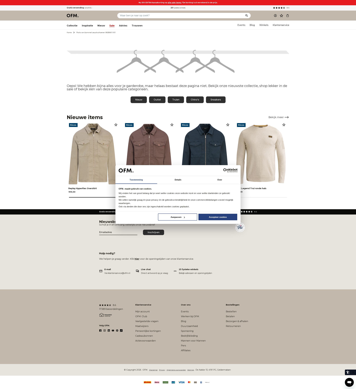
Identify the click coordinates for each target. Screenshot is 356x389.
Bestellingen (232, 305)
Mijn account (142, 311)
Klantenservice (281, 25)
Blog (252, 25)
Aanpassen (176, 217)
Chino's (195, 99)
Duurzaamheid (189, 326)
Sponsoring (187, 331)
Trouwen (137, 25)
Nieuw (101, 25)
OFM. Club (141, 316)
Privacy (162, 370)
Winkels (263, 25)
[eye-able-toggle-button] (353, 372)
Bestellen (231, 311)
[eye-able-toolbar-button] (347, 372)
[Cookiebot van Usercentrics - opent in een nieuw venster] (225, 170)
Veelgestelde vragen (146, 321)
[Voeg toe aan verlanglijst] (115, 124)
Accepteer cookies (218, 217)
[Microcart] (287, 15)
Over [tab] (219, 179)
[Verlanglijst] (281, 15)
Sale (112, 25)
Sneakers (216, 99)
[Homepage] (73, 15)
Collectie (72, 25)
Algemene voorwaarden (176, 370)
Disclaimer (153, 370)
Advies (123, 25)
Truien (175, 99)
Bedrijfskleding (189, 336)
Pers (183, 345)
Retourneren (233, 326)
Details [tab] (178, 179)
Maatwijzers (141, 326)
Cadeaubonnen (144, 336)
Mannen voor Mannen (193, 340)
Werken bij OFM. (190, 316)
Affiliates (185, 350)
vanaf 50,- (79, 8)
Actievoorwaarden (145, 340)
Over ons (186, 305)
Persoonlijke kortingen (148, 331)
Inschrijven (154, 232)
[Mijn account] (275, 15)
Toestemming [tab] (136, 179)
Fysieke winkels (178, 8)
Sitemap (190, 370)
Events (241, 25)
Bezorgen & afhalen (237, 321)
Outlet (157, 99)
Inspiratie (87, 25)
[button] (281, 15)
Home (69, 32)
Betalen (230, 316)
